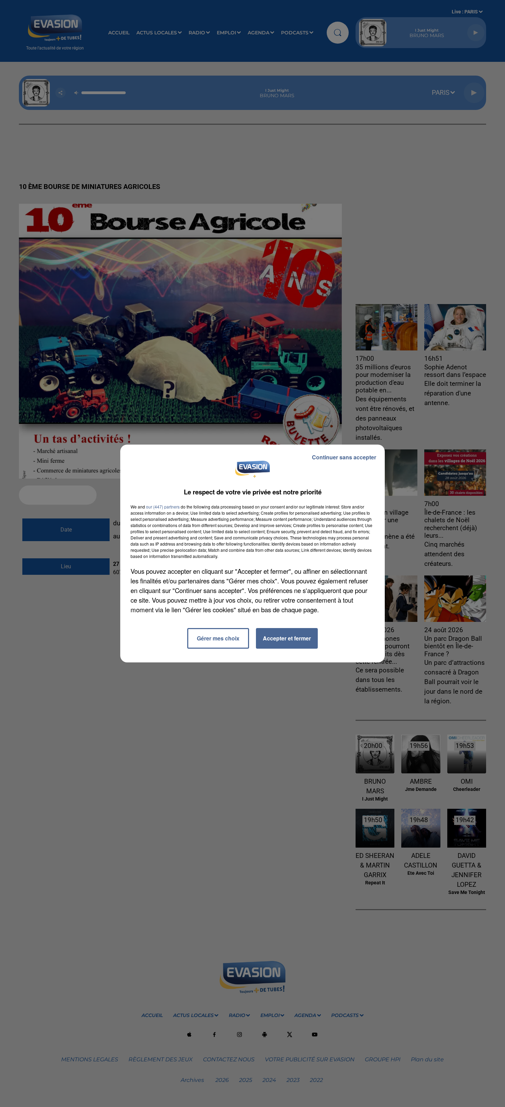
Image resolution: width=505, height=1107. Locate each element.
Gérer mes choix (218, 638)
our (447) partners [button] (163, 507)
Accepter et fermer (287, 638)
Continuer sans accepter (344, 457)
